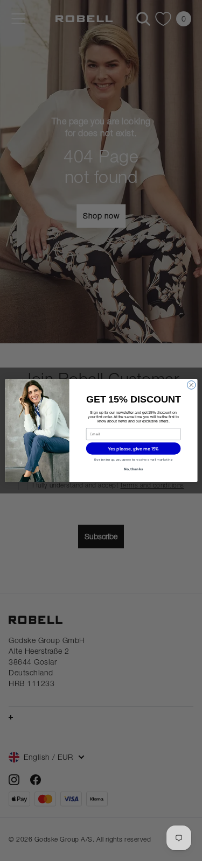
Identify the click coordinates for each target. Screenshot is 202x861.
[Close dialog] (191, 385)
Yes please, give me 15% (133, 448)
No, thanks (132, 469)
